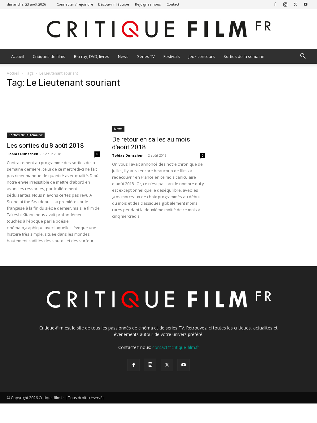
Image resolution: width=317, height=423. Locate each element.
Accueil (17, 56)
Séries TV (146, 56)
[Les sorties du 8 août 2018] (53, 116)
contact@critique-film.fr (175, 347)
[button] (302, 57)
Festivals (171, 56)
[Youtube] (305, 4)
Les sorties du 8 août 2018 (45, 145)
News (123, 56)
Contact (173, 4)
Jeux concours (202, 56)
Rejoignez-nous (148, 4)
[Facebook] (275, 4)
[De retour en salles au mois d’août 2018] (158, 113)
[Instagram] (285, 4)
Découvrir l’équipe (113, 4)
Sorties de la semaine (244, 56)
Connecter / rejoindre (75, 4)
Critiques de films (49, 56)
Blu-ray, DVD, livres (91, 56)
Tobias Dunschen (22, 153)
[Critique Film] (158, 29)
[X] (295, 4)
